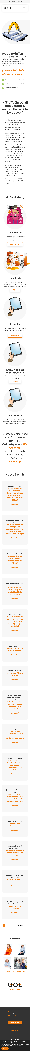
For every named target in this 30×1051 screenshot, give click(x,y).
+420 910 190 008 (12, 1)
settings (18, 1045)
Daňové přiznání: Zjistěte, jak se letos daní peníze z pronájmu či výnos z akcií (15, 765)
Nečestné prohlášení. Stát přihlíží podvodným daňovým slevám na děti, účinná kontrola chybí (15, 529)
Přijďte (15, 290)
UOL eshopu (15, 461)
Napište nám (15, 1022)
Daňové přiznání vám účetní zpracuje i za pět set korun (15, 852)
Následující (21, 925)
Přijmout (5, 1048)
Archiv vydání (15, 244)
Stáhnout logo (15, 989)
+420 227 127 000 (16, 1013)
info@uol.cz (20, 1)
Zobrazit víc (15, 504)
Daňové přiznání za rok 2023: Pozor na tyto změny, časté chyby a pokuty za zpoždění (15, 621)
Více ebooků (15, 335)
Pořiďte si (15, 381)
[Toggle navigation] (23, 8)
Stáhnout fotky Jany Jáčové (15, 972)
